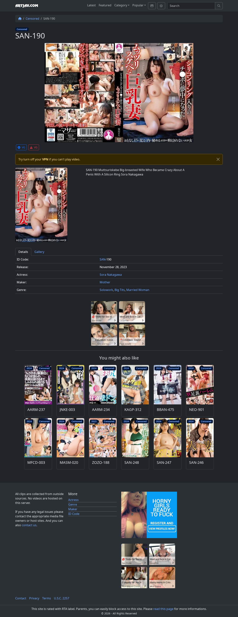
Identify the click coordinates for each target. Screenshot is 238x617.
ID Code (73, 514)
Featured (105, 5)
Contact (20, 598)
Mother (105, 282)
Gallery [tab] (39, 252)
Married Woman (137, 290)
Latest (91, 5)
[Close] (218, 159)
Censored (32, 19)
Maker (72, 509)
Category (120, 5)
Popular (138, 5)
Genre (72, 504)
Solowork (106, 290)
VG (23, 147)
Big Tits (120, 290)
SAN (102, 259)
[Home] (20, 19)
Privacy (34, 598)
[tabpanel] (119, 276)
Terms (46, 598)
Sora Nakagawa (111, 275)
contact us (29, 525)
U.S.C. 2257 (61, 598)
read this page (163, 609)
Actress (73, 500)
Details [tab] (23, 252)
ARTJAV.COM (26, 6)
